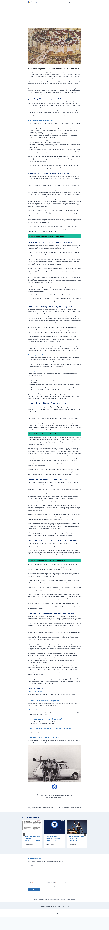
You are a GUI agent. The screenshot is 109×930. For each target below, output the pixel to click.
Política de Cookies (54, 899)
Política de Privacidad (65, 899)
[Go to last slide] (24, 834)
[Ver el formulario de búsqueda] (80, 2)
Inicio (50, 2)
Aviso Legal (41, 899)
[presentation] (32, 827)
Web (66, 882)
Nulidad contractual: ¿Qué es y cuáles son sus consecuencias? (77, 838)
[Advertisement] (54, 13)
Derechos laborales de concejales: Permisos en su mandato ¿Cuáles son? (70, 806)
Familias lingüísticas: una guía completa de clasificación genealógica (40, 806)
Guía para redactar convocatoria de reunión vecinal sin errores (53, 838)
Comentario (31, 865)
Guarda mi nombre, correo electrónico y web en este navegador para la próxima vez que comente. (48, 886)
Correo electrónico (51, 882)
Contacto (47, 899)
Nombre (30, 882)
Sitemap (73, 899)
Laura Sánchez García (54, 791)
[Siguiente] (85, 834)
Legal (29, 66)
